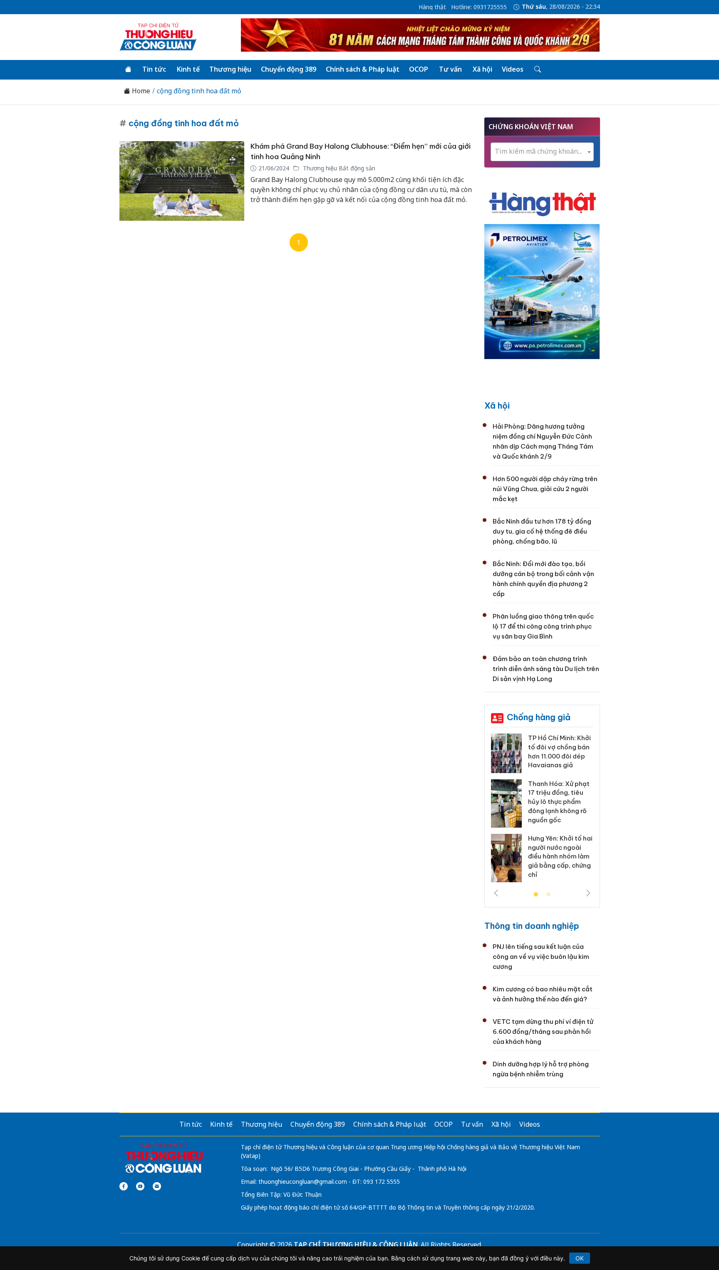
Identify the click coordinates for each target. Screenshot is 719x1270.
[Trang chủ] (128, 69)
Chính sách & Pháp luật (362, 69)
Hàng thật (432, 7)
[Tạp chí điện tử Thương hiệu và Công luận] (163, 1158)
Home (140, 91)
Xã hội (482, 69)
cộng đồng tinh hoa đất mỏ (199, 91)
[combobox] (542, 151)
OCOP (418, 69)
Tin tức (154, 69)
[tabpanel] (542, 811)
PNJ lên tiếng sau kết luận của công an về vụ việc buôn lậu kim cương (541, 957)
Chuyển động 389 (288, 69)
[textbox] (542, 151)
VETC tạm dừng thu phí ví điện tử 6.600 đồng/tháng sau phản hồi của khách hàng (543, 1031)
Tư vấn (450, 69)
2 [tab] (548, 895)
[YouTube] (140, 1186)
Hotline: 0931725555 (479, 7)
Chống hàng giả (538, 717)
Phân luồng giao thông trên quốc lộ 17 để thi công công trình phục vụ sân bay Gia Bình (543, 626)
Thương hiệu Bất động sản (338, 168)
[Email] (157, 1186)
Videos (512, 69)
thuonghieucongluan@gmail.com (302, 1181)
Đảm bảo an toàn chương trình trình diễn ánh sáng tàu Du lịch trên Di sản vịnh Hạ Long (546, 669)
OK (579, 1258)
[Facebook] (123, 1186)
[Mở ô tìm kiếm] (537, 69)
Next (588, 893)
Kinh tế (188, 69)
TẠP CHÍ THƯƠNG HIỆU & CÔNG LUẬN (356, 1244)
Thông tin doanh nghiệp (531, 926)
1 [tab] (536, 895)
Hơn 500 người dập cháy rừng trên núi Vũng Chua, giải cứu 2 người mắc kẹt (545, 489)
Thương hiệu (230, 69)
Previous (496, 893)
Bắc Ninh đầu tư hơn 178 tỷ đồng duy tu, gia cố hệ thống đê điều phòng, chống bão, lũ (542, 531)
